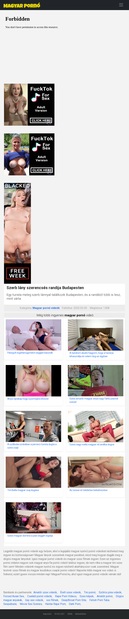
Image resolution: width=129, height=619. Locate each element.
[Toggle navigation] (121, 4)
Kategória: (26, 308)
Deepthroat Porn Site (73, 600)
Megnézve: (96, 308)
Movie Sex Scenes (31, 604)
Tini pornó (90, 592)
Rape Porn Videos (65, 596)
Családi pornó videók (39, 596)
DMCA (70, 614)
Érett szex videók (70, 592)
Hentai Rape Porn (55, 604)
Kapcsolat (47, 614)
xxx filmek (52, 600)
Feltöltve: (67, 308)
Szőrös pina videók (110, 592)
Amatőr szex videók (45, 592)
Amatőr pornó (105, 596)
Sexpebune (10, 604)
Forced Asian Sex (13, 596)
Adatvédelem (80, 614)
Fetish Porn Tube (99, 600)
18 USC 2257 (59, 614)
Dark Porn (74, 604)
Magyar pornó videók (46, 308)
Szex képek (87, 596)
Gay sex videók (34, 600)
